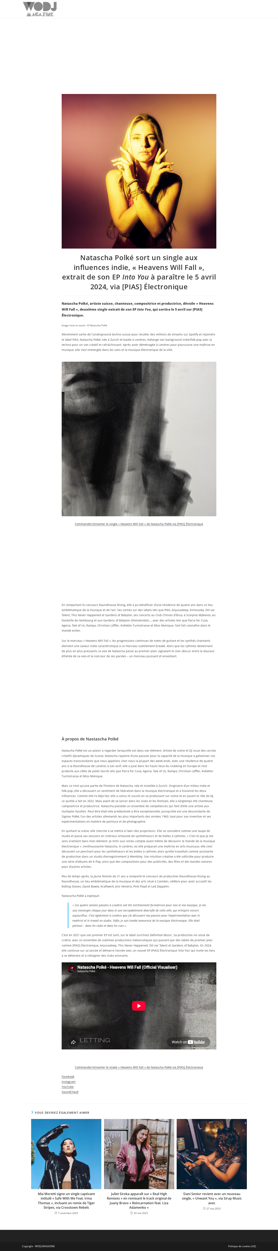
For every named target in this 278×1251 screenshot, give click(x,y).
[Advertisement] (139, 49)
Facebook (68, 1077)
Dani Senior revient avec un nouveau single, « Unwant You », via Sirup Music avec (212, 1198)
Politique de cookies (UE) (242, 1246)
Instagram (69, 1082)
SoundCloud (70, 1092)
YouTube (68, 1087)
